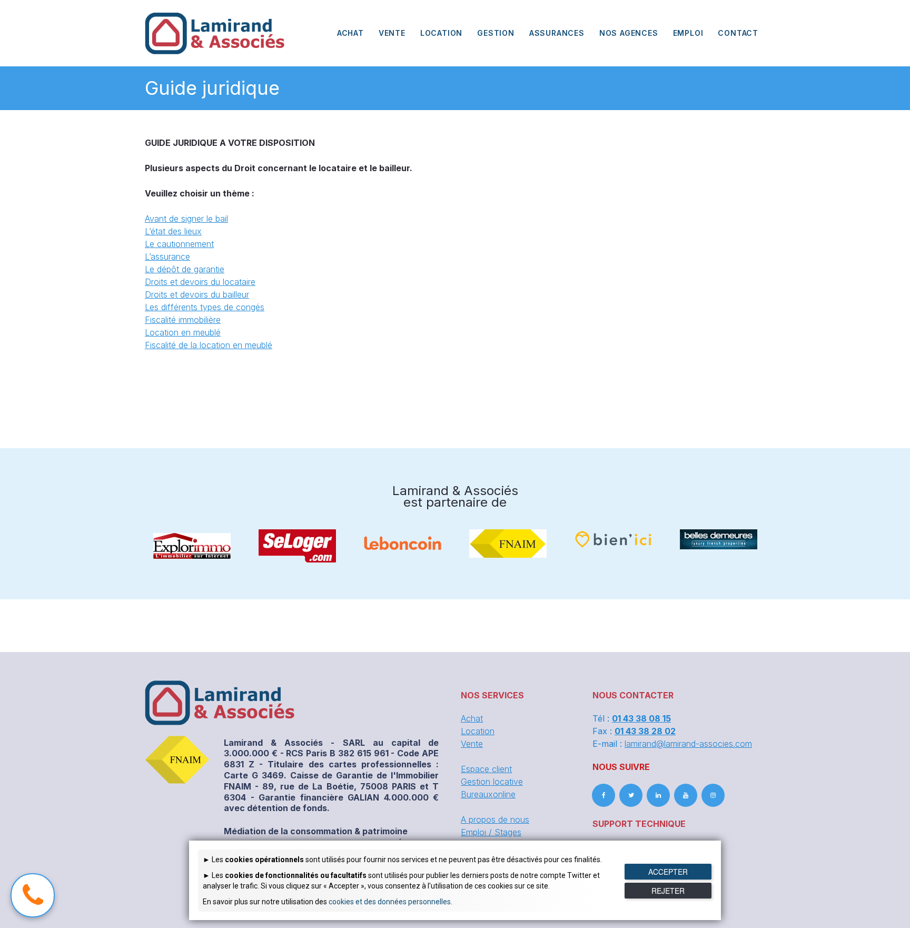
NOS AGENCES (628, 32)
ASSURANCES (557, 32)
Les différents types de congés (204, 307)
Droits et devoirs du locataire (200, 282)
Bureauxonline (488, 794)
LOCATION (441, 32)
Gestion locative (492, 781)
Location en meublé (183, 332)
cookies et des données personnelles (390, 901)
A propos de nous (495, 819)
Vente (472, 743)
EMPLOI (688, 32)
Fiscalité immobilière (183, 319)
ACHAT (350, 32)
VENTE (392, 32)
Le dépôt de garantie (184, 269)
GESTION (496, 32)
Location (477, 731)
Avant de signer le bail (186, 218)
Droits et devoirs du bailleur (197, 294)
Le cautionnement (179, 244)
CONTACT (738, 32)
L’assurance (167, 256)
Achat (472, 718)
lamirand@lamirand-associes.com (688, 743)
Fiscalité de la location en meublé (208, 345)
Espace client (486, 769)
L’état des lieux (173, 231)
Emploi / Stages (491, 832)
